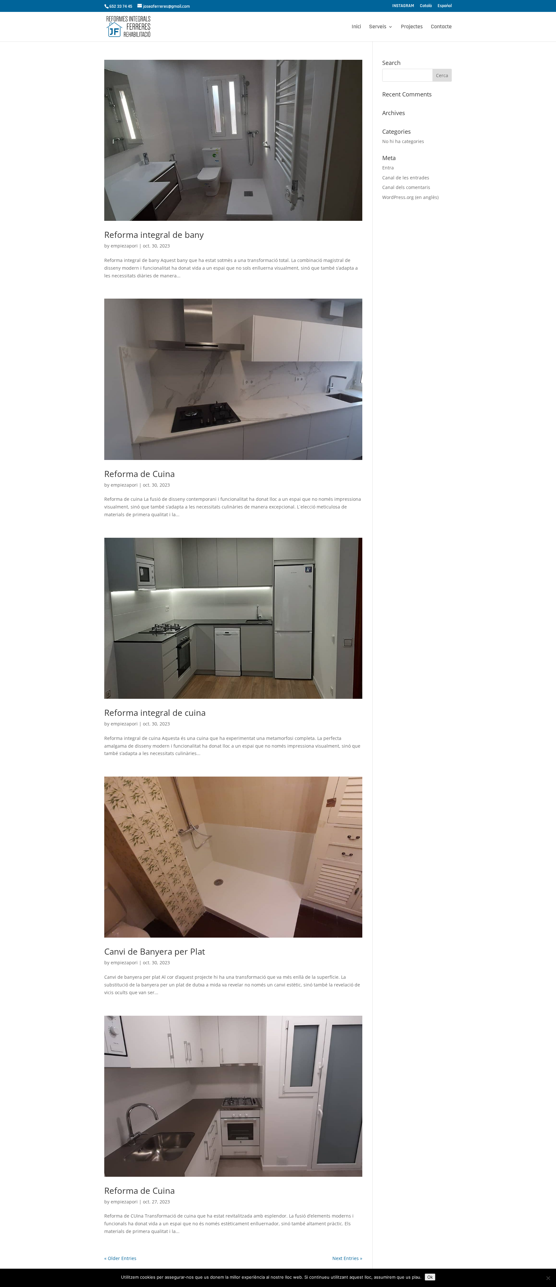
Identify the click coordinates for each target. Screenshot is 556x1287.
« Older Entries (120, 1258)
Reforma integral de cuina (155, 712)
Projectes (412, 27)
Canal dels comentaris (406, 187)
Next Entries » (347, 1258)
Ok (430, 1277)
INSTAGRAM (403, 6)
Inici (356, 27)
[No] (548, 1278)
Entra (388, 168)
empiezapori (124, 246)
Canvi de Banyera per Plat (154, 951)
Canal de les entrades (405, 178)
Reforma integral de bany (154, 234)
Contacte (441, 27)
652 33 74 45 (120, 6)
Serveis (377, 27)
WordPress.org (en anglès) (410, 197)
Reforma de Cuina (139, 474)
